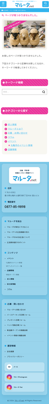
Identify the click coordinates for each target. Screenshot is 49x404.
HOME (5, 10)
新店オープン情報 (12, 274)
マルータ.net (19, 400)
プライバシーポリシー (15, 356)
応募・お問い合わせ (18, 133)
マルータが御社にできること (18, 227)
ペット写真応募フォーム (16, 325)
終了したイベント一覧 (14, 266)
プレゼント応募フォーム (16, 320)
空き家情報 (11, 284)
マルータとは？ (15, 129)
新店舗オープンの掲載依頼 (17, 330)
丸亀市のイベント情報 (21, 145)
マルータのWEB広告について (18, 237)
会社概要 (10, 351)
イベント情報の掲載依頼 (16, 335)
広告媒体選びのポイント (16, 242)
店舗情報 (12, 149)
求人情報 (12, 124)
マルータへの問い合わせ (16, 310)
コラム (11, 137)
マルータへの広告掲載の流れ (18, 232)
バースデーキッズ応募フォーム (18, 315)
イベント (12, 141)
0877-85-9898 (15, 206)
